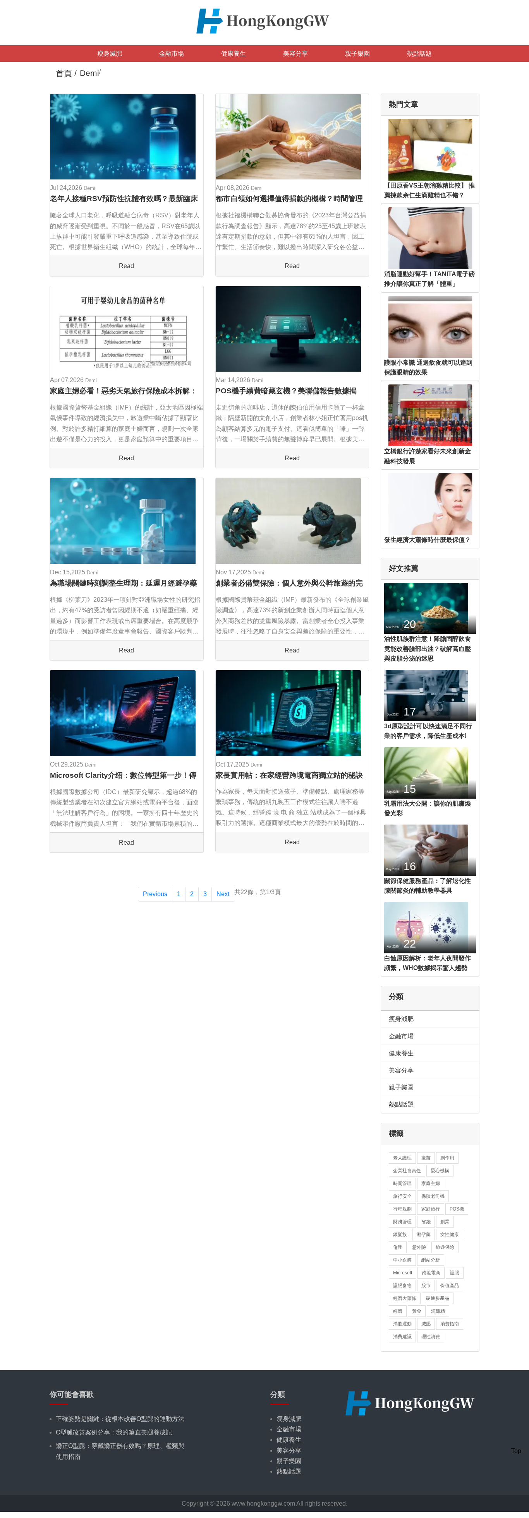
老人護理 (402, 1158)
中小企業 (402, 1260)
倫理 (397, 1247)
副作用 (447, 1158)
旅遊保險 (445, 1247)
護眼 (454, 1273)
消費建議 (402, 1336)
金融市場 (171, 53)
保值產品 (449, 1285)
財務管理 (402, 1221)
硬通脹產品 (437, 1298)
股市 (426, 1285)
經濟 (397, 1311)
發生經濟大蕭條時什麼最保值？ (427, 539)
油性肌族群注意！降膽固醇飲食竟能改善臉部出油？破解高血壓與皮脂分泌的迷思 (427, 648)
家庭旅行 (430, 1209)
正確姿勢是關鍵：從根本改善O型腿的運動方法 (120, 1419)
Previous (155, 894)
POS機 (457, 1209)
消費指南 (449, 1324)
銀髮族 (400, 1234)
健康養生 (233, 53)
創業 (445, 1221)
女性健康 (449, 1234)
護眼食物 (402, 1285)
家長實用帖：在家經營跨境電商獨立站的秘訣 (289, 775)
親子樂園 (357, 53)
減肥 (426, 1324)
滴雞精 (438, 1311)
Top (516, 1451)
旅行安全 (402, 1196)
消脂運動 (402, 1324)
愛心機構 (440, 1170)
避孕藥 (424, 1234)
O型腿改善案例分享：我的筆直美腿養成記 (114, 1432)
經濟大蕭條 (404, 1298)
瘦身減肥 (109, 53)
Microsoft (402, 1273)
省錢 (426, 1221)
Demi (89, 188)
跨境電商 (431, 1273)
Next (222, 894)
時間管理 (402, 1183)
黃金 (416, 1311)
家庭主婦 (430, 1183)
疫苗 (426, 1158)
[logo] (264, 20)
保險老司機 (433, 1196)
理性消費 (430, 1336)
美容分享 (295, 53)
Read (126, 266)
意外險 (419, 1247)
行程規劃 (402, 1209)
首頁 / (66, 73)
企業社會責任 (407, 1170)
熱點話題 (419, 53)
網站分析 (430, 1260)
